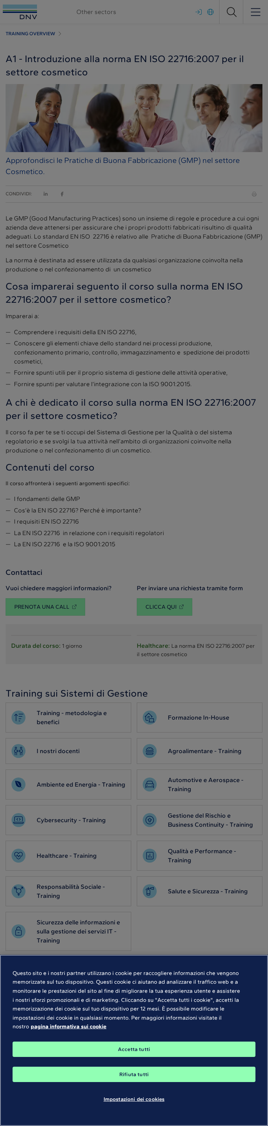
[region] (134, 1040)
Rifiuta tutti (134, 1074)
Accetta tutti (134, 1049)
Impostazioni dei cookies (134, 1099)
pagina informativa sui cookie (68, 1026)
